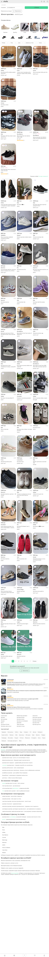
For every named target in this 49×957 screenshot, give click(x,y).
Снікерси (26, 732)
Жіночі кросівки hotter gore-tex (40, 72)
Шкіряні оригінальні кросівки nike (39, 462)
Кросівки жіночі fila (21, 269)
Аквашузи (4, 740)
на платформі (13, 817)
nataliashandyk (10, 679)
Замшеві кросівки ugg (38, 333)
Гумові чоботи (5, 735)
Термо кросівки (20, 724)
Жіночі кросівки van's (22, 559)
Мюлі (20, 740)
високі (3, 819)
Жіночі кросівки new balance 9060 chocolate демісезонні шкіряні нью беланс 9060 (39, 138)
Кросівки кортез (20, 719)
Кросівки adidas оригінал (6, 656)
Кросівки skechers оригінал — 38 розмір (8, 494)
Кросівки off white (5, 724)
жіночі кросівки (14, 873)
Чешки (43, 738)
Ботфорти (40, 732)
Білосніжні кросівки (37, 717)
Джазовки (19, 722)
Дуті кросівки (4, 719)
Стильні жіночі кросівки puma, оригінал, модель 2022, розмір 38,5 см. (24, 73)
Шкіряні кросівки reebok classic (24, 237)
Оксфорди (4, 738)
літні (3, 791)
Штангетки (35, 715)
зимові (3, 783)
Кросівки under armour (6, 726)
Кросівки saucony (5, 302)
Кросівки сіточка (20, 726)
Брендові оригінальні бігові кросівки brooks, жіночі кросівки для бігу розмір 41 (8, 334)
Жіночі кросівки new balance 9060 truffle (23, 136)
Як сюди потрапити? (43, 176)
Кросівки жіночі (36, 427)
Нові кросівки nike (21, 302)
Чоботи (16, 732)
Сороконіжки (4, 715)
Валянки (11, 735)
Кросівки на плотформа (22, 721)
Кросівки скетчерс (37, 719)
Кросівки (3, 749)
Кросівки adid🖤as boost (38, 526)
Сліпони (22, 738)
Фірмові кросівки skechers (39, 623)
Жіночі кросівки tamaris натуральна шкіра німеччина (7, 592)
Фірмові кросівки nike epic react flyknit (8, 624)
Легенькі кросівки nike (38, 237)
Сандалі (16, 738)
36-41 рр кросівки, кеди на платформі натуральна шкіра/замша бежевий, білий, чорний (27, 690)
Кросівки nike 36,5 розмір (39, 302)
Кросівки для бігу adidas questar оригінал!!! (8, 73)
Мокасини (27, 738)
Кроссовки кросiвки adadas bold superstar (24, 366)
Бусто (2, 722)
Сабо (16, 735)
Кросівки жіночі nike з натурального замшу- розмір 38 (8, 366)
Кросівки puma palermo (38, 591)
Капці (39, 738)
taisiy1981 (9, 696)
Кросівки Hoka (36, 722)
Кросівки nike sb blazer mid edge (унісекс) (24, 430)
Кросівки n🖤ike (20, 204)
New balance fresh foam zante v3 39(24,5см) (24, 334)
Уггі (30, 732)
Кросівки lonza (20, 461)
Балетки (38, 735)
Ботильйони (10, 732)
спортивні (4, 765)
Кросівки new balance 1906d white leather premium (18, 707)
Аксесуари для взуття (12, 740)
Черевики (4, 732)
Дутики (34, 732)
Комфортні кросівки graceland (24, 398)
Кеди (21, 732)
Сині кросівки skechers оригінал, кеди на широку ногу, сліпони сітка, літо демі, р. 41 (8, 270)
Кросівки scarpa (4, 104)
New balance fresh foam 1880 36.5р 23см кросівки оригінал (39, 366)
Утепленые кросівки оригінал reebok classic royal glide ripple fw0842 (22, 699)
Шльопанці (21, 735)
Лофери (43, 735)
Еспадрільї (34, 738)
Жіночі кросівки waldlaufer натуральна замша (7, 237)
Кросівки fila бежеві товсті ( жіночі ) (23, 527)
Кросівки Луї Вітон (37, 721)
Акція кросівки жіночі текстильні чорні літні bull (8, 170)
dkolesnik (9, 687)
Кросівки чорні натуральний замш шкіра (16, 682)
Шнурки (3, 721)
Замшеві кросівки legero (22, 623)
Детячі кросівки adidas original (40, 398)
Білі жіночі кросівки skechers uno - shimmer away (40, 270)
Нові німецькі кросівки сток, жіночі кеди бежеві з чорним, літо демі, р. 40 (7, 527)
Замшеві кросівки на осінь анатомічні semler (39, 559)
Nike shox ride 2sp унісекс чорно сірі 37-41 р (8, 136)
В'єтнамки (28, 735)
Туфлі (33, 735)
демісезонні (16, 788)
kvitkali (8, 704)
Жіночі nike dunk (4, 429)
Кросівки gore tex (37, 724)
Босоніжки (10, 738)
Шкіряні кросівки (21, 591)
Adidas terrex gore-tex (38, 494)
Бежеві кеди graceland (22, 715)
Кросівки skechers (5, 559)
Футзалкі (3, 717)
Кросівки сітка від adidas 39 (7, 398)
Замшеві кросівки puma (6, 461)
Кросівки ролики (20, 717)
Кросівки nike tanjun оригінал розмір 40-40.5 (39, 205)
